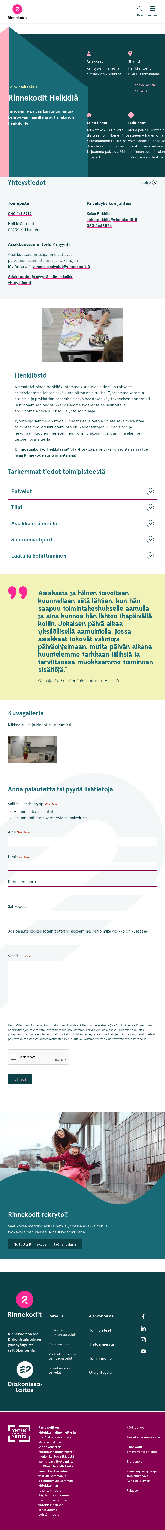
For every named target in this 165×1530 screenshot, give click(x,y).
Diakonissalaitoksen (24, 1339)
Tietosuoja (134, 1461)
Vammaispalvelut (61, 1344)
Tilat (17, 507)
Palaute (132, 1490)
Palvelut (21, 491)
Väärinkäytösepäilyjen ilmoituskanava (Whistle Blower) (143, 1476)
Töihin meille (100, 1358)
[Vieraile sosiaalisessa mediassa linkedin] (143, 1328)
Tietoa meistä (101, 1344)
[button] (141, 11)
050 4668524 (99, 225)
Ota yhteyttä (100, 1372)
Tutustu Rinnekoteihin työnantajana (45, 1244)
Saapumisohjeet (32, 539)
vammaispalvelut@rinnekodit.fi (61, 266)
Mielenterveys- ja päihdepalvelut (62, 1356)
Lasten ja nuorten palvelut (61, 1332)
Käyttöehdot (136, 1427)
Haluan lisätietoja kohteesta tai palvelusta (51, 817)
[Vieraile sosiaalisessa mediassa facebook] (143, 1317)
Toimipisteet (100, 1330)
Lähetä (20, 1079)
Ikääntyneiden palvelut (59, 1370)
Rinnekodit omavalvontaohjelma (142, 1449)
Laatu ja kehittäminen (38, 555)
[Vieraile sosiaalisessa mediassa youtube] (143, 1351)
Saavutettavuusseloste (143, 1437)
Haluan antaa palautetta (35, 811)
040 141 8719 (20, 213)
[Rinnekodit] (17, 11)
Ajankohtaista (101, 1316)
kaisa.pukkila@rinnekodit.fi (112, 219)
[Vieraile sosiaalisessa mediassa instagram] (143, 1340)
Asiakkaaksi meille (34, 523)
